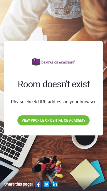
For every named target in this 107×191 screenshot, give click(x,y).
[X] (46, 184)
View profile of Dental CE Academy (53, 120)
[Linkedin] (55, 184)
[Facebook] (38, 184)
